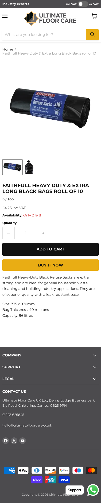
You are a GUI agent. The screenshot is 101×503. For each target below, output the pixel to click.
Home (7, 49)
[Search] (92, 34)
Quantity (9, 223)
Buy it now (50, 265)
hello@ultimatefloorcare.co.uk (27, 425)
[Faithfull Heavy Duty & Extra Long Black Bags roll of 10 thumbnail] (12, 167)
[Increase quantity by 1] (43, 233)
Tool (11, 199)
